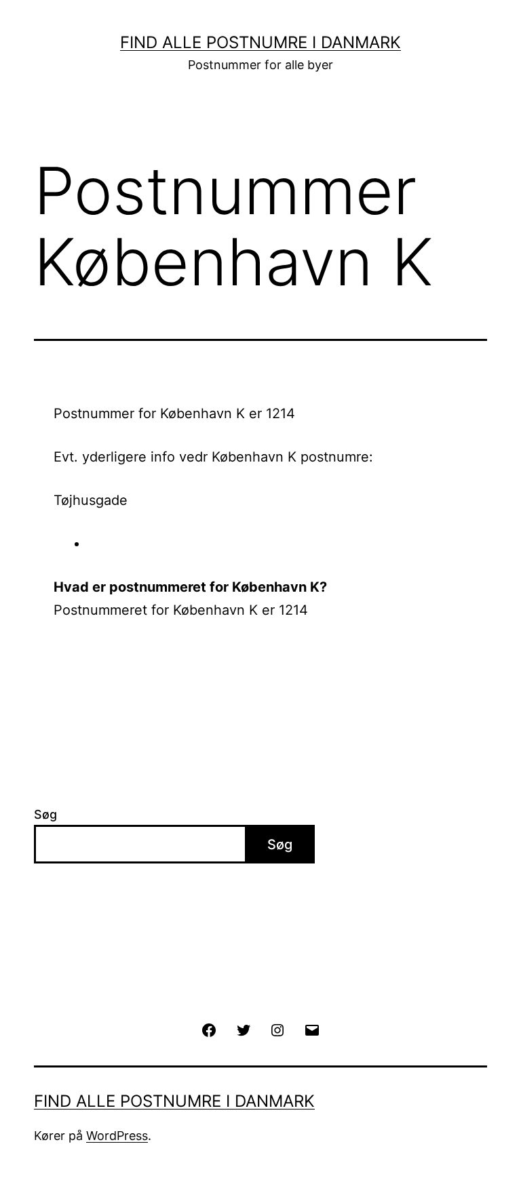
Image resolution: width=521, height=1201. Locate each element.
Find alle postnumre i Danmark (260, 42)
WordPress (117, 1135)
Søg (45, 814)
